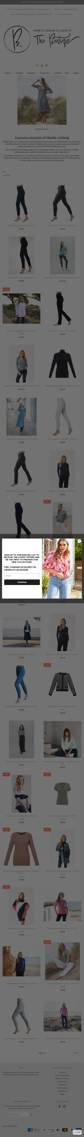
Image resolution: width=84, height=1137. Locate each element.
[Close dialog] (79, 541)
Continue (22, 582)
